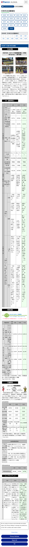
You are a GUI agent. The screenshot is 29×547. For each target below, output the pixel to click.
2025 (4, 15)
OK (14, 544)
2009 (4, 28)
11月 (21, 38)
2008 (11, 28)
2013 (4, 25)
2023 (17, 15)
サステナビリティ (9, 6)
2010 (24, 25)
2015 (17, 22)
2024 (11, 15)
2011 (17, 25)
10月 (16, 38)
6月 (25, 36)
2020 (11, 18)
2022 (24, 15)
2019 (17, 18)
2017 (4, 22)
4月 (17, 36)
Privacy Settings (14, 536)
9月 (12, 38)
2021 (4, 18)
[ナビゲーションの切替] (26, 2)
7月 (3, 38)
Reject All (14, 540)
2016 (11, 22)
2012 (11, 25)
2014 (24, 22)
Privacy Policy (14, 532)
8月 (8, 38)
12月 (25, 38)
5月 (21, 36)
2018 (24, 18)
